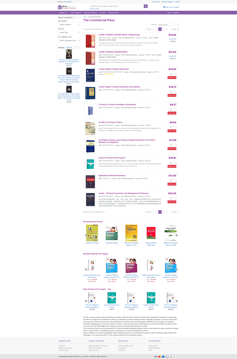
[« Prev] (148, 29)
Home (84, 17)
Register (176, 13)
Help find (121, 350)
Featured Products (90, 13)
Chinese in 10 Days (92, 243)
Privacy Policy (64, 350)
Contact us (122, 348)
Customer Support (167, 2)
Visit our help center (125, 346)
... (169, 29)
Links (150, 350)
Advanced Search (94, 9)
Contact (177, 2)
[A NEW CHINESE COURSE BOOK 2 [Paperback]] (90, 41)
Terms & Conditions (65, 348)
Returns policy (94, 350)
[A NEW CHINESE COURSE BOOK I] (90, 58)
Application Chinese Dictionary (112, 175)
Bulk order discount (95, 348)
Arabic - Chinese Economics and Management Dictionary (124, 193)
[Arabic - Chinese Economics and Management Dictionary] (90, 199)
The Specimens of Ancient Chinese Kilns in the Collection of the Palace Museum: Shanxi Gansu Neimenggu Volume (69, 97)
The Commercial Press (126, 38)
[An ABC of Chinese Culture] (90, 128)
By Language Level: (65, 37)
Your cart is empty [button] (171, 7)
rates (106, 346)
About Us (62, 346)
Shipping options (95, 346)
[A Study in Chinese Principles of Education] (90, 111)
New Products (76, 13)
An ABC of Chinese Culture (110, 122)
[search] (146, 6)
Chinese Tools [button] (113, 13)
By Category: (62, 21)
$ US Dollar (67, 2)
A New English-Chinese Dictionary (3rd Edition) (119, 87)
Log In (169, 13)
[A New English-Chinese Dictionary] (90, 75)
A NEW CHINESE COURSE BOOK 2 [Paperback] (119, 35)
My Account (156, 2)
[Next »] (175, 29)
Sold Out (172, 41)
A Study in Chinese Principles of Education (117, 104)
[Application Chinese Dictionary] (90, 181)
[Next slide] (176, 235)
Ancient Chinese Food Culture (112, 158)
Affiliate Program (154, 348)
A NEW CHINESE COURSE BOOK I (113, 52)
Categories (63, 13)
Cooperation (152, 346)
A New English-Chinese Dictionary (114, 69)
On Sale (102, 13)
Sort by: (154, 24)
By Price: (61, 29)
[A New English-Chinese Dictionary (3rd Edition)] (90, 93)
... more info (172, 39)
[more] (69, 47)
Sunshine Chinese (112, 243)
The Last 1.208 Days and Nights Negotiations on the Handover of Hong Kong (69, 61)
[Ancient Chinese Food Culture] (90, 164)
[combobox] (116, 6)
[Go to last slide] (86, 235)
